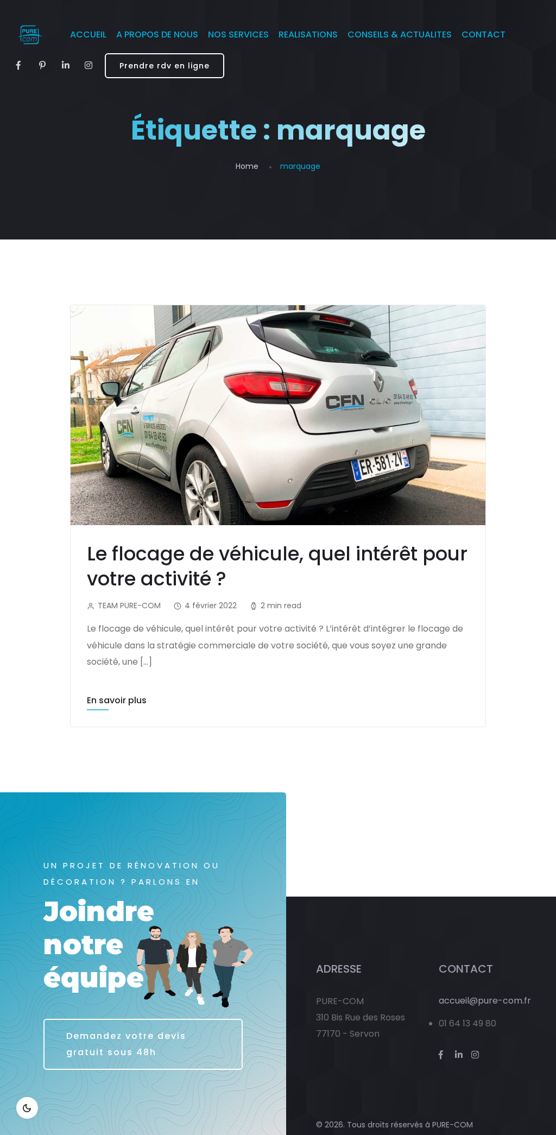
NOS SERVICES (238, 34)
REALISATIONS (308, 34)
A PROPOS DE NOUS (157, 34)
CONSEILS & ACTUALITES (400, 34)
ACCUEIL (88, 34)
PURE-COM (452, 1124)
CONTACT (484, 34)
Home (247, 166)
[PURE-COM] (29, 34)
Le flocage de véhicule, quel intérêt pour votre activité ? (277, 566)
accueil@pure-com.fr (485, 1000)
